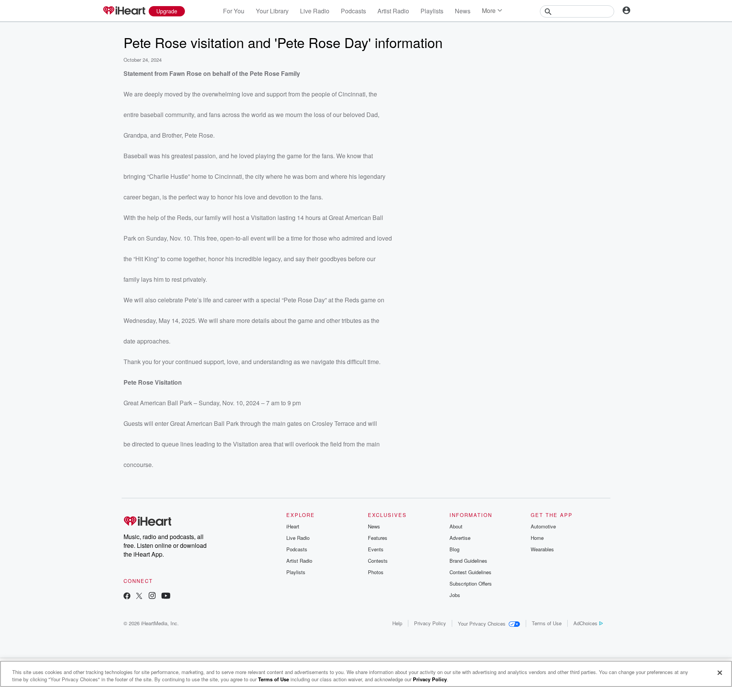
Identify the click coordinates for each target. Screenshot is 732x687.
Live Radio (314, 10)
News (462, 10)
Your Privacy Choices (482, 623)
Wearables (542, 549)
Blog (454, 549)
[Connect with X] (139, 596)
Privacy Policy (430, 623)
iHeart (292, 526)
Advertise (459, 537)
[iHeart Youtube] (165, 596)
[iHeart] (124, 11)
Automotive (543, 526)
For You (233, 10)
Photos (376, 572)
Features (377, 537)
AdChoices (585, 623)
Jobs (454, 595)
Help (397, 623)
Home (537, 537)
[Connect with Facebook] (127, 596)
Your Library (272, 10)
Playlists (432, 10)
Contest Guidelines (470, 572)
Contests (378, 560)
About (455, 526)
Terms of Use (547, 623)
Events (376, 549)
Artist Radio (393, 10)
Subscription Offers (470, 583)
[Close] (719, 673)
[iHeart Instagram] (152, 596)
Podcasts (353, 10)
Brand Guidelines (468, 560)
